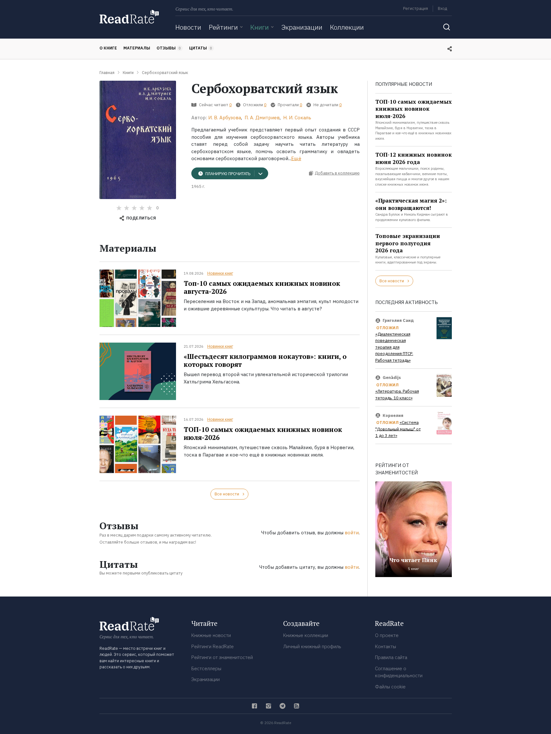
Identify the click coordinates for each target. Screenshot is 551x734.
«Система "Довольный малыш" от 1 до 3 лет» (398, 429)
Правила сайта (391, 657)
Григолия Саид (398, 320)
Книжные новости (211, 635)
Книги (259, 27)
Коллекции (347, 27)
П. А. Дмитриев (262, 118)
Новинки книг (220, 273)
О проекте (387, 635)
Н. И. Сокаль (297, 118)
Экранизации (301, 27)
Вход (442, 8)
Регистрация (415, 8)
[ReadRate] (129, 17)
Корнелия (393, 415)
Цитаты (200, 48)
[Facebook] (254, 706)
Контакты (385, 646)
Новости (188, 27)
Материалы (136, 48)
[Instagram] (268, 706)
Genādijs (392, 377)
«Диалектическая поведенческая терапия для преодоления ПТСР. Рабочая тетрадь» (394, 347)
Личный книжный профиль (312, 646)
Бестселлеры (206, 668)
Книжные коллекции (305, 635)
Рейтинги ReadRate (212, 646)
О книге (108, 48)
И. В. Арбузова (224, 118)
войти (352, 533)
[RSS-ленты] (296, 706)
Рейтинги (223, 27)
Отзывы (169, 48)
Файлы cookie (390, 687)
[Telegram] (282, 706)
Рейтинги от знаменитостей (222, 657)
